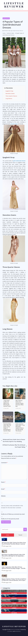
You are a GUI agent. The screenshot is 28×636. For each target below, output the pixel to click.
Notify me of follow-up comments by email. (13, 514)
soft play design (14, 124)
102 (14, 593)
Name (3, 482)
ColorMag (10, 631)
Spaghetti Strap (9, 91)
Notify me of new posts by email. (10, 519)
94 (13, 598)
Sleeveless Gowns (10, 93)
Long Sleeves (9, 98)
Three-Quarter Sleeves (11, 96)
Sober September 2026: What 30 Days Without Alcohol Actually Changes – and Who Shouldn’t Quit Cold (14, 567)
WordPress (18, 631)
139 (14, 613)
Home (4, 33)
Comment (4, 462)
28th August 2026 (7, 582)
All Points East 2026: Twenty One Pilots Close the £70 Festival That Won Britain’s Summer (14, 543)
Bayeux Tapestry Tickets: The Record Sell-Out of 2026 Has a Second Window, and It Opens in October (14, 579)
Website (3, 496)
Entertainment (5, 610)
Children (4, 600)
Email (3, 489)
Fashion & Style (6, 18)
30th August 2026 (7, 546)
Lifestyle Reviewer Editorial (17, 30)
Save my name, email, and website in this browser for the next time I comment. (12, 506)
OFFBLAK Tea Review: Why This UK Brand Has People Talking (14, 446)
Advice (3, 590)
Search (25, 529)
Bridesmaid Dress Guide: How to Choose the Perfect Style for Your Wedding (14, 440)
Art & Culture (5, 595)
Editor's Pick (5, 605)
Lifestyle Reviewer (15, 629)
